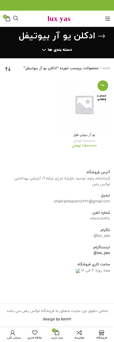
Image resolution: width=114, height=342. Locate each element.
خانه (106, 68)
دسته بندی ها (60, 49)
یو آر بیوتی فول (84, 135)
